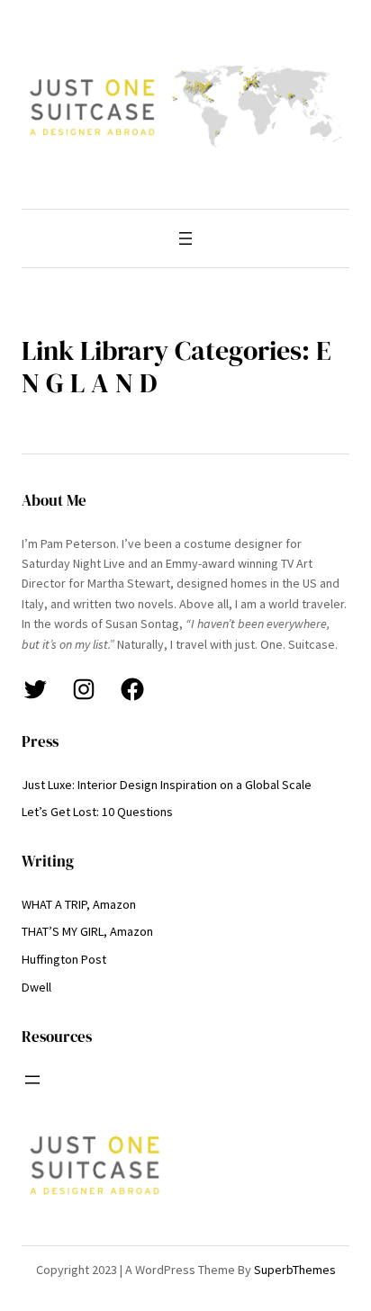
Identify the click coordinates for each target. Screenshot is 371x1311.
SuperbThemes (295, 1270)
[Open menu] (185, 238)
